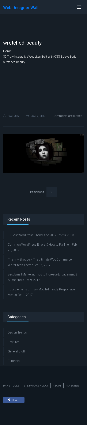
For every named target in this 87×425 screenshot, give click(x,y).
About (57, 385)
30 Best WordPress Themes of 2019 (32, 235)
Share (16, 400)
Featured (13, 342)
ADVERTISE (72, 385)
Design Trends (17, 332)
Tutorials (14, 361)
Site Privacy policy (35, 385)
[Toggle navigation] (79, 7)
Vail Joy (13, 116)
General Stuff (16, 351)
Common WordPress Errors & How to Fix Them (39, 244)
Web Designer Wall (20, 7)
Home (7, 51)
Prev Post (37, 192)
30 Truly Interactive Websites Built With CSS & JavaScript (40, 56)
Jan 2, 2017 (38, 116)
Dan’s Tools (11, 385)
